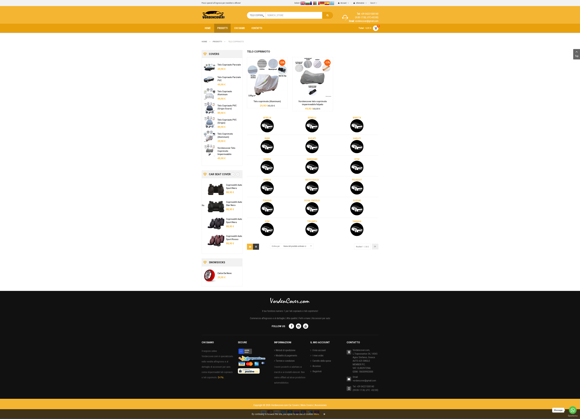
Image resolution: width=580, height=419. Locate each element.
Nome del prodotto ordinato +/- (295, 246)
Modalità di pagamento (286, 355)
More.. (317, 414)
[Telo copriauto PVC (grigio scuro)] (210, 108)
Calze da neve (225, 273)
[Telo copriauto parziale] (210, 67)
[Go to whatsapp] (573, 410)
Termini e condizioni (285, 360)
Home (204, 42)
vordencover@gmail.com (364, 380)
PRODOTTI (217, 42)
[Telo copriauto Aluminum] (210, 94)
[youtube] (305, 326)
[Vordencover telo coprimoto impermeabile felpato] (312, 77)
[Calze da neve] (210, 275)
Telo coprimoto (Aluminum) (267, 101)
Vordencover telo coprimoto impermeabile (226, 151)
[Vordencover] (213, 15)
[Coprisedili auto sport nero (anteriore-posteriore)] (212, 189)
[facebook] (291, 326)
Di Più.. (221, 377)
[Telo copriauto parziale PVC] (210, 79)
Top (576, 56)
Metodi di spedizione (285, 350)
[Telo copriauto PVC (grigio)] (210, 122)
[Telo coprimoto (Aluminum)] (267, 77)
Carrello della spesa (321, 360)
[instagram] (298, 326)
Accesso (316, 366)
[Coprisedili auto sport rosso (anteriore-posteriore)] (212, 240)
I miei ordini (317, 355)
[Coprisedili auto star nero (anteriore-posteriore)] (212, 206)
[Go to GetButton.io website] (573, 416)
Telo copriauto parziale (229, 65)
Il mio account (319, 350)
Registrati (317, 371)
